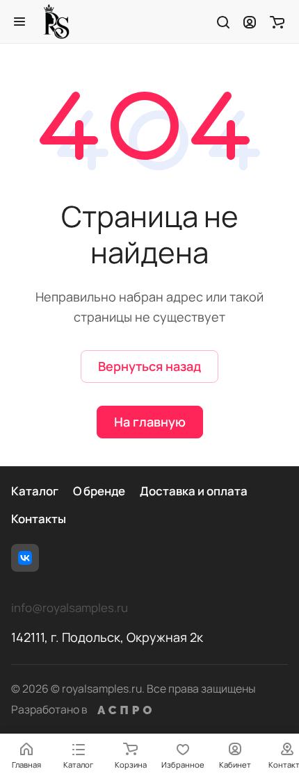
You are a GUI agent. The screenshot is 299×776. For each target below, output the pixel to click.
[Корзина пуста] (277, 21)
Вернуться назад (149, 366)
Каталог (34, 491)
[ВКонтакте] (25, 558)
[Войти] (249, 21)
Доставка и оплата (194, 491)
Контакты (38, 519)
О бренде (99, 491)
